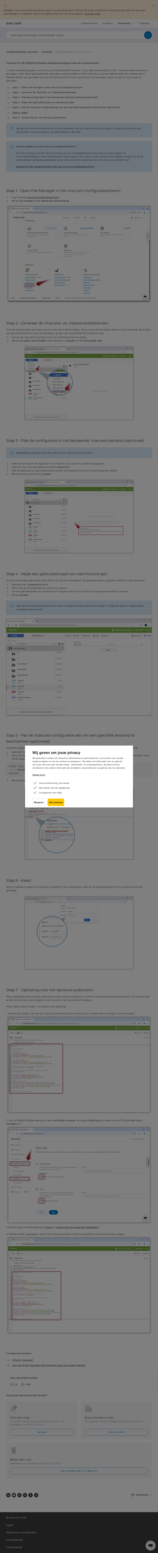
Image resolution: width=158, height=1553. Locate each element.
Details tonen (38, 775)
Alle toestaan (56, 802)
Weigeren (39, 802)
